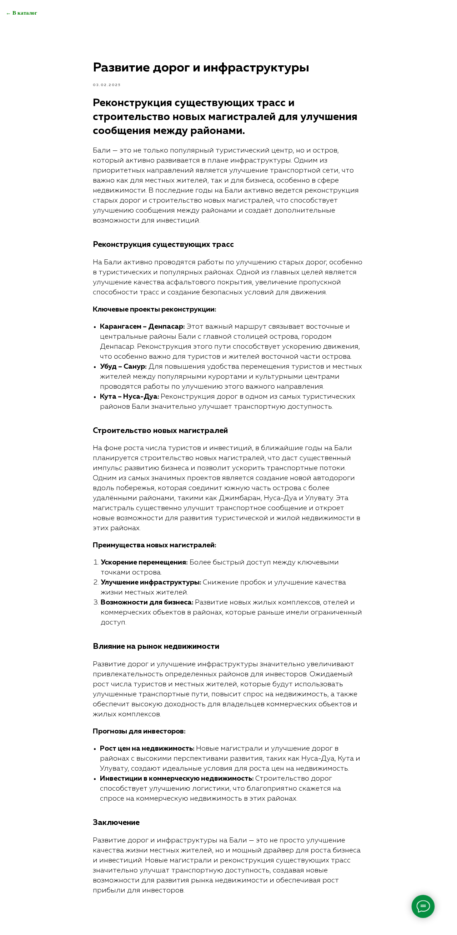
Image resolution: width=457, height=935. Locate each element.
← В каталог (21, 13)
